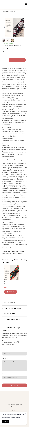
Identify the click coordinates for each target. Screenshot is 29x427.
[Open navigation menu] (25, 3)
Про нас (14, 410)
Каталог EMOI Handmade (9, 11)
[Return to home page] (14, 399)
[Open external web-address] (10, 4)
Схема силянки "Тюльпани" (8, 283)
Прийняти (5, 421)
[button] (17, 60)
